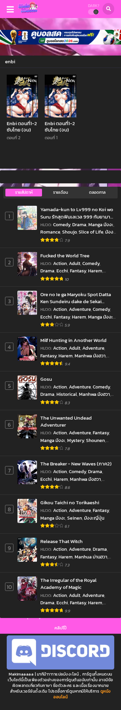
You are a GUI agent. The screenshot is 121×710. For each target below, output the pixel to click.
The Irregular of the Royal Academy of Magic (68, 583)
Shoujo (69, 232)
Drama (79, 224)
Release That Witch (61, 541)
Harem (95, 270)
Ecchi (62, 270)
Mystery (75, 440)
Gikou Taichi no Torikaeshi (69, 502)
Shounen (95, 440)
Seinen (74, 518)
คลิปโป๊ (60, 628)
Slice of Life (91, 232)
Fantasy (78, 270)
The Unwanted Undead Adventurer (66, 421)
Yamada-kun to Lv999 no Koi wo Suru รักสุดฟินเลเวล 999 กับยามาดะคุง (77, 213)
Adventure (80, 309)
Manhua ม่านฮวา (91, 556)
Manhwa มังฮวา (90, 355)
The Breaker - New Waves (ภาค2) (76, 463)
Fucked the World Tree (64, 255)
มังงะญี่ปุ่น (94, 518)
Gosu (46, 378)
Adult (74, 263)
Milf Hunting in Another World (73, 340)
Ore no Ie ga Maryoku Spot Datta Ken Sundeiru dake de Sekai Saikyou (75, 298)
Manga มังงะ (100, 224)
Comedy (61, 224)
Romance (50, 232)
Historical (66, 394)
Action (60, 263)
